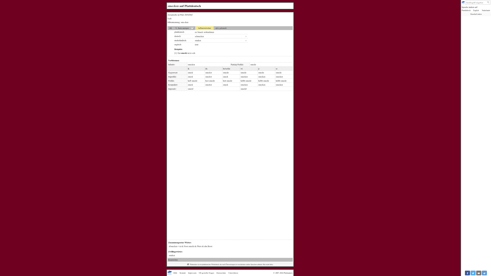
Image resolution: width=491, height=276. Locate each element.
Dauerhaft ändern (476, 14)
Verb (169, 18)
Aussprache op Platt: (176, 14)
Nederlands (486, 10)
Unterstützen (233, 273)
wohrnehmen (209, 32)
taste (196, 44)
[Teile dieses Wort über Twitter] (473, 273)
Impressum (192, 273)
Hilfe (175, 273)
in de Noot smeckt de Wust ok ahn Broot (195, 246)
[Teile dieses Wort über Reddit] (484, 273)
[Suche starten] (488, 2)
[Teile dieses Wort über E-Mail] (478, 273)
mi (189, 53)
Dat (179, 53)
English (476, 10)
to (191, 53)
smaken (198, 40)
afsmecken (173, 246)
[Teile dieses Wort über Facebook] (467, 273)
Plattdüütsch (466, 10)
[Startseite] (463, 3)
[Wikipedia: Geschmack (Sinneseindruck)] (192, 28)
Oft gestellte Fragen (206, 273)
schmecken (199, 36)
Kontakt (183, 273)
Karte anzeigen (183, 28)
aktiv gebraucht (221, 28)
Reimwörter (173, 259)
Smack (200, 32)
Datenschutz (221, 273)
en (196, 32)
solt (193, 53)
